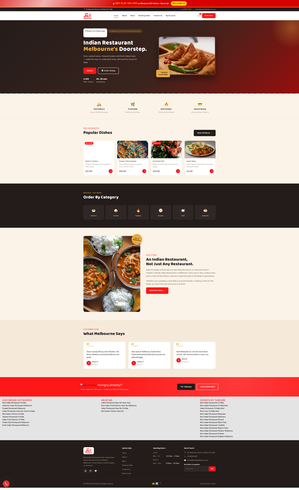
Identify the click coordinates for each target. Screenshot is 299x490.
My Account (170, 15)
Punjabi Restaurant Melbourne (13, 408)
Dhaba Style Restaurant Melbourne (15, 422)
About (124, 15)
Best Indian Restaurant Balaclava (212, 417)
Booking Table (144, 15)
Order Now (209, 15)
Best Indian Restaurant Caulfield (212, 425)
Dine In (90, 70)
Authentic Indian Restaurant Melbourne (17, 405)
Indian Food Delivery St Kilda (13, 420)
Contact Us (157, 15)
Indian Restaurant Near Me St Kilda (114, 408)
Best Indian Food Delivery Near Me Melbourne (119, 405)
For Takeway (186, 386)
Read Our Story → (157, 290)
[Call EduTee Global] (6, 483)
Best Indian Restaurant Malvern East (214, 428)
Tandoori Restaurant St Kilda (13, 417)
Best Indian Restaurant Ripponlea (213, 414)
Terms (214, 484)
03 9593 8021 (192, 456)
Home (116, 15)
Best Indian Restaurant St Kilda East (214, 405)
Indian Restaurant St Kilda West (212, 408)
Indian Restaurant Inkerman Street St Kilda (18, 411)
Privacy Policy (205, 484)
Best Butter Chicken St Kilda (13, 414)
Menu (132, 15)
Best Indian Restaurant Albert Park (213, 422)
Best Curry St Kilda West (209, 411)
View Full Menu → (204, 133)
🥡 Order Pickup (108, 70)
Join (212, 469)
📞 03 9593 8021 (186, 9)
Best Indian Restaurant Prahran (212, 434)
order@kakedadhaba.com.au (205, 9)
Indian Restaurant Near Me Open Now (115, 403)
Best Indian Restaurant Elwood (212, 420)
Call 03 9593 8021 (207, 386)
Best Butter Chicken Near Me (112, 411)
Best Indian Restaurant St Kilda (14, 403)
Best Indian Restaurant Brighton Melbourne (216, 436)
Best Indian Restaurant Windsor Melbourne (216, 431)
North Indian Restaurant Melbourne (15, 425)
